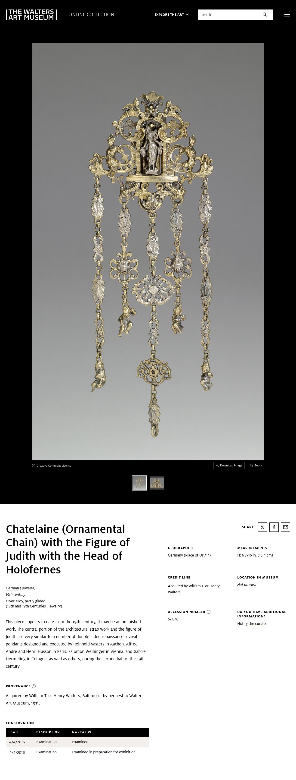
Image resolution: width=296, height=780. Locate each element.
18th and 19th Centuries (27, 606)
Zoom (258, 465)
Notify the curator (252, 623)
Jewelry (55, 606)
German (12, 588)
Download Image (231, 465)
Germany (175, 555)
